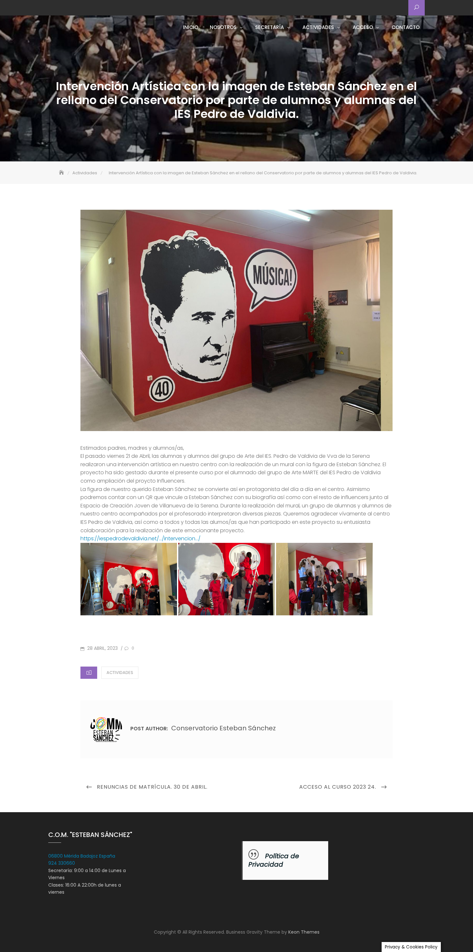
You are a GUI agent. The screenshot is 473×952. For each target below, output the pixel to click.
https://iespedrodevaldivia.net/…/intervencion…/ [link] (140, 538)
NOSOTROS (223, 27)
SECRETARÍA (269, 27)
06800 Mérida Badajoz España (81, 856)
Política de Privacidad (273, 860)
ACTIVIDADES (318, 27)
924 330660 (61, 863)
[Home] (62, 173)
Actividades (120, 672)
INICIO (190, 27)
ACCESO (363, 27)
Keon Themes (304, 932)
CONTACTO (406, 27)
